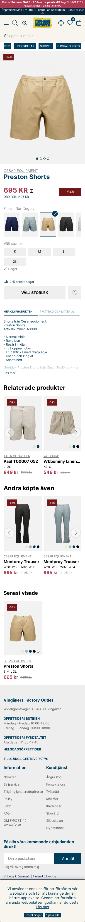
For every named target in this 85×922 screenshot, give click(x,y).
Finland (38, 876)
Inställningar (33, 915)
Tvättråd (52, 791)
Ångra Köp (54, 777)
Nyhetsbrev (55, 828)
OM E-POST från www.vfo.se (16, 822)
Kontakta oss (55, 784)
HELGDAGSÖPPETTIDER (22, 749)
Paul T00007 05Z (21, 461)
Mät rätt (52, 799)
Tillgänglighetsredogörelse (21, 791)
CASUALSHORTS (68, 46)
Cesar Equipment (21, 170)
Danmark (24, 876)
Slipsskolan (54, 820)
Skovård (52, 813)
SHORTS (45, 46)
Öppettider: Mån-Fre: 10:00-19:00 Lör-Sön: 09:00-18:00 (43, 11)
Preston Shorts (18, 666)
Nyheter (10, 777)
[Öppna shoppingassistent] (23, 23)
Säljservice (11, 784)
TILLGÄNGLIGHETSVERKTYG (26, 759)
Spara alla (52, 915)
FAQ (7, 813)
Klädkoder (53, 806)
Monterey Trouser (21, 561)
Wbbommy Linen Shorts (60, 461)
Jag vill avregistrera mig (21, 867)
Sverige (51, 876)
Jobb (7, 806)
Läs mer (42, 907)
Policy (8, 799)
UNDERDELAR (25, 46)
